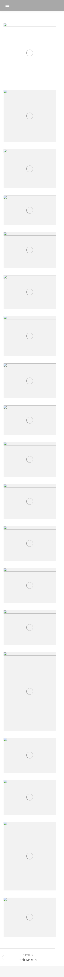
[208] (30, 755)
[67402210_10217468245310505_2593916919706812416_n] (30, 168)
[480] (30, 585)
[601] (30, 420)
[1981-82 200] (30, 380)
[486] (30, 543)
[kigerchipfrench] (30, 250)
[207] (30, 691)
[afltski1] (30, 336)
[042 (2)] (30, 627)
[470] (30, 797)
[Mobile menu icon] (7, 5)
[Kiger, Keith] (30, 53)
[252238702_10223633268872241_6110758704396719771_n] (30, 116)
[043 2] (30, 210)
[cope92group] (30, 292)
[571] (30, 501)
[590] (30, 459)
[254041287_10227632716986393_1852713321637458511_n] (30, 856)
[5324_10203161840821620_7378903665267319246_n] (30, 917)
